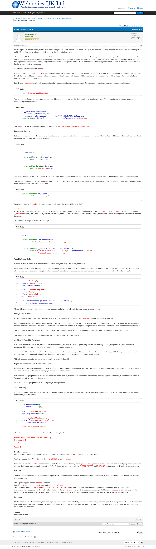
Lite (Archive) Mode (52, 542)
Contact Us (16, 542)
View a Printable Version (23, 531)
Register (39, 13)
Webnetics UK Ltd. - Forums (22, 18)
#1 (141, 45)
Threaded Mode (137, 29)
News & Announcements (40, 18)
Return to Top (40, 542)
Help (141, 8)
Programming (66, 18)
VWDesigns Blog (55, 18)
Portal (122, 8)
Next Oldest (19, 523)
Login (32, 13)
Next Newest (29, 523)
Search (132, 8)
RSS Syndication (66, 542)
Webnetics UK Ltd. (28, 542)
